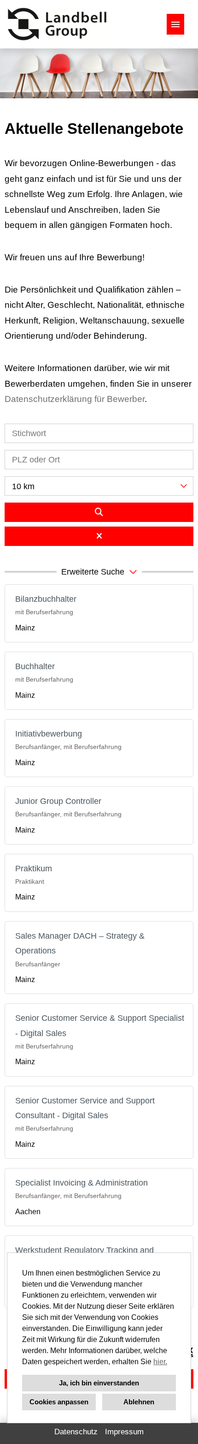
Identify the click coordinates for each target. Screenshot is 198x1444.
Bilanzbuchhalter (45, 599)
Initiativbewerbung (48, 733)
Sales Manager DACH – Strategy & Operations (80, 943)
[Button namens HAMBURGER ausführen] (175, 24)
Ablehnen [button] (138, 1402)
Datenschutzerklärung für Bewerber (75, 399)
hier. (160, 1362)
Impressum (124, 1431)
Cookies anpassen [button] (58, 1402)
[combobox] (99, 486)
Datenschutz (76, 1431)
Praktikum (33, 868)
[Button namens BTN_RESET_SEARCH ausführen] (99, 536)
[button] (99, 572)
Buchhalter (35, 666)
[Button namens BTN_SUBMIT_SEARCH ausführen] (99, 512)
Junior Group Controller (58, 801)
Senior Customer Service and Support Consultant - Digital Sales (85, 1108)
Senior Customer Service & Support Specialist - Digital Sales (99, 1025)
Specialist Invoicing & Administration (81, 1182)
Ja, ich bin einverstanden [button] (99, 1383)
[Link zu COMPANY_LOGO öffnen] (57, 24)
